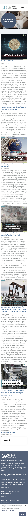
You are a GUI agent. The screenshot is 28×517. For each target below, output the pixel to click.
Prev (3, 433)
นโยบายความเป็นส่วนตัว (9, 510)
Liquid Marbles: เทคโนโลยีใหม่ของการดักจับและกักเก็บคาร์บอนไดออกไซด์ (13, 234)
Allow (22, 514)
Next (12, 433)
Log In (22, 7)
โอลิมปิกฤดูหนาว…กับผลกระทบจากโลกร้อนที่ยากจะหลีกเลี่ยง (14, 165)
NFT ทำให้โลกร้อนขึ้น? (7, 61)
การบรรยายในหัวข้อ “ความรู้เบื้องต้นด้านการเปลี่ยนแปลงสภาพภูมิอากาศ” (13, 108)
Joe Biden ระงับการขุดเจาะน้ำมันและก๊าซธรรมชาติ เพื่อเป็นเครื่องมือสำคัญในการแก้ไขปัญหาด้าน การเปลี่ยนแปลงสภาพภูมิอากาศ (14, 309)
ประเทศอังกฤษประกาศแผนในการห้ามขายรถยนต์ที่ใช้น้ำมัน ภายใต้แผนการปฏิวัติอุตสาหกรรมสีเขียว (12, 392)
